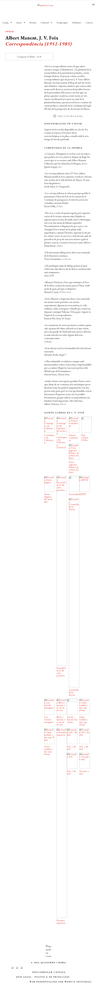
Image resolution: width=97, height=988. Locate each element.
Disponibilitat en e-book (63, 123)
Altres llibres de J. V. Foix (64, 412)
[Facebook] (20, 181)
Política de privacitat (52, 977)
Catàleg (5, 22)
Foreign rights (62, 22)
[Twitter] (32, 181)
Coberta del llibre (22, 173)
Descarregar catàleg (49, 972)
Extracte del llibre (22, 164)
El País (59, 206)
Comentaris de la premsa (63, 148)
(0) (93, 4)
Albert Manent (22, 131)
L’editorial (45, 22)
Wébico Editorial (78, 981)
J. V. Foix (32, 131)
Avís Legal (24, 977)
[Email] (9, 181)
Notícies (33, 22)
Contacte (89, 22)
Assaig (23, 125)
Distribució (76, 22)
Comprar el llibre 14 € (29, 56)
